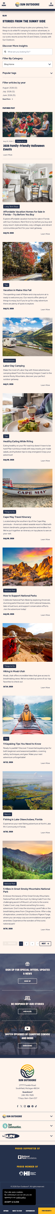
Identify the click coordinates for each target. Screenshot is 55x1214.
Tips (6, 285)
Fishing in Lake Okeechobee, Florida (22, 819)
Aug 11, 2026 (8, 384)
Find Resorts (46, 1211)
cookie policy (21, 1197)
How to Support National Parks (20, 595)
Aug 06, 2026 (8, 460)
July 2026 (7, 91)
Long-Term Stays (11, 206)
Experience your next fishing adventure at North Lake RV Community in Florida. (27, 825)
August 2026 (8, 88)
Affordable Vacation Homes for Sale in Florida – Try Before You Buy (24, 213)
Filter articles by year (14, 82)
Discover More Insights (15, 45)
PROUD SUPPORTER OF (27, 1149)
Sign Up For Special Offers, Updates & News (27, 972)
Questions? (27, 1092)
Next (44, 944)
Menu (4, 5)
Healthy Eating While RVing (18, 441)
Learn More (7, 155)
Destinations (9, 361)
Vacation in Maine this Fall (17, 290)
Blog (5, 16)
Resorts (7, 814)
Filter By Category (13, 58)
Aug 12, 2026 (8, 309)
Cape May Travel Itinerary (17, 517)
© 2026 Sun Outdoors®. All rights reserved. (27, 1186)
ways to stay (17, 1211)
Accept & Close (11, 1202)
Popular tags (9, 72)
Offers (5, 1211)
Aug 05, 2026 (8, 614)
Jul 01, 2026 (8, 929)
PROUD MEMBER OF (27, 1167)
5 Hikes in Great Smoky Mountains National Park (26, 890)
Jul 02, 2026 (8, 832)
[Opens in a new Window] (27, 1157)
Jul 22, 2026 (8, 762)
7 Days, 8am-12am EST (27, 1098)
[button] (27, 981)
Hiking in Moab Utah (14, 671)
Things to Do (21, 141)
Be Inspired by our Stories (27, 1004)
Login (51, 5)
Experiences (30, 1211)
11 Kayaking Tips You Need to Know (22, 743)
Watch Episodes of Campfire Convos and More (27, 1036)
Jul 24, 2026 (8, 687)
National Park (9, 590)
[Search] (5, 52)
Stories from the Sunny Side (24, 21)
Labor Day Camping (14, 365)
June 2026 (7, 95)
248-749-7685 (27, 1095)
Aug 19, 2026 (8, 233)
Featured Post (9, 108)
